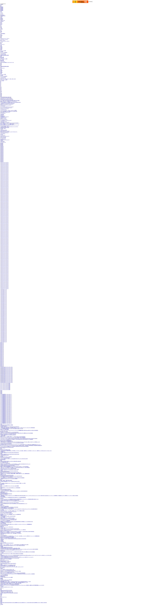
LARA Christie (2, 141)
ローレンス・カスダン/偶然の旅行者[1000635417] (7, 570)
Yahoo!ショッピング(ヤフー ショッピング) (6, 104)
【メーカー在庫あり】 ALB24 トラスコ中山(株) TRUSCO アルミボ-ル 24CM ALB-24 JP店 (14, 458)
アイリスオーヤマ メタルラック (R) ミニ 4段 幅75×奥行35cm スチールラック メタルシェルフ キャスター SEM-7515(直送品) (19, 549)
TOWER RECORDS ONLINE (4, 127)
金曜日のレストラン (3, 515)
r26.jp (1, 17)
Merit (1, 460)
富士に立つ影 (2, 567)
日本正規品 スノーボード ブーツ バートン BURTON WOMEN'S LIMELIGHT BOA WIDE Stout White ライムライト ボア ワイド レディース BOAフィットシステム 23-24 (25, 555)
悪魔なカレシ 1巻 (3, 474)
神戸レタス (2, 342)
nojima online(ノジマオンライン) (5, 112)
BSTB (1, 594)
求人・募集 (2, 59)
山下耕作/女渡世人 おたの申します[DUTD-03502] (7, 516)
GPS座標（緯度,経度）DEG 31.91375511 (6, 547)
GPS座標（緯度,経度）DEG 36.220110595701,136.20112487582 (9, 528)
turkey (1, 31)
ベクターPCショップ (3, 121)
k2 (0, 25)
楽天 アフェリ (2, 40)
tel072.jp (1, 18)
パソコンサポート (3, 53)
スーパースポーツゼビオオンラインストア (6, 106)
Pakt (1, 588)
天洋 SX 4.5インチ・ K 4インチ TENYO (6, 98)
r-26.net (1, 16)
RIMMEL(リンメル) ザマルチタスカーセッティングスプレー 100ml (10, 571)
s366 (1, 27)
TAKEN (1, 568)
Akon (1, 603)
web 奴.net (1, 21)
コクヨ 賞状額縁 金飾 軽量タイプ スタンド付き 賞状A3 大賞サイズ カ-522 (11, 428)
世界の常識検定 (2, 496)
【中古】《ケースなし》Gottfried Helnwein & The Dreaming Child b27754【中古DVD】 (13, 538)
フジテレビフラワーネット (4, 132)
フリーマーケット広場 (3, 58)
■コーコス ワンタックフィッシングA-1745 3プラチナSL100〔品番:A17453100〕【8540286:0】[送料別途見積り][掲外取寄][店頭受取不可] (21, 445)
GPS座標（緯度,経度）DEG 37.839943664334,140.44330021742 (9, 426)
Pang (1, 589)
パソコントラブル (3, 54)
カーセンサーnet (2, 113)
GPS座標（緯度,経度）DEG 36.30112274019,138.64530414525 (9, 452)
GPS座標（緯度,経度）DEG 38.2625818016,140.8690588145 (9, 556)
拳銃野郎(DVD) (2, 576)
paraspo (1, 470)
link (0, 5)
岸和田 (1, 70)
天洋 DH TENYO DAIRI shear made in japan (6, 99)
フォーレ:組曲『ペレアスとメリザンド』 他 (7, 569)
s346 (1, 26)
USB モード (2, 534)
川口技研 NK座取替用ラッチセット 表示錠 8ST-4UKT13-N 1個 (9, 481)
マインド (1, 13)
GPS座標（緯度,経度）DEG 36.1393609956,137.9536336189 (9, 507)
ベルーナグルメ (2, 133)
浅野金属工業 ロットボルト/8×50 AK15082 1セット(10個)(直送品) (10, 487)
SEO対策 (1, 51)
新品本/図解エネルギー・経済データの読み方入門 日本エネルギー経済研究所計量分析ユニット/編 (15, 581)
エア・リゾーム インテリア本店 (5, 383)
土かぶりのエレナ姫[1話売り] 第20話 (6, 512)
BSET (1, 593)
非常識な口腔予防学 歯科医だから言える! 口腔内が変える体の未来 (10, 461)
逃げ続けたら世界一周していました (5, 530)
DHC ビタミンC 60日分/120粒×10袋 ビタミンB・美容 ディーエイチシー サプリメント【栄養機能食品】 (16, 524)
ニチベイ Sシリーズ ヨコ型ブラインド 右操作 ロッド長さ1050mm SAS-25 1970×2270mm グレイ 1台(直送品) (16, 439)
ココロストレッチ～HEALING (5, 457)
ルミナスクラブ (2, 135)
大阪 (1, 45)
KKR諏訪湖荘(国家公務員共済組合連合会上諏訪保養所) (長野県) (10, 548)
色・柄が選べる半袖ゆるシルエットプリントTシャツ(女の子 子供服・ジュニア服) (12, 483)
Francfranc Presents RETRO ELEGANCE (6, 590)
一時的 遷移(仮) (2, 33)
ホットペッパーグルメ (3, 119)
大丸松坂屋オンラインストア (4, 122)
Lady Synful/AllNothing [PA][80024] (5, 489)
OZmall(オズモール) (3, 117)
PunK (1, 564)
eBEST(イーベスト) (3, 118)
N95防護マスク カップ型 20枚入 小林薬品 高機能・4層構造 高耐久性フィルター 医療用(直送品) (14, 473)
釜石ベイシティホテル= (4, 494)
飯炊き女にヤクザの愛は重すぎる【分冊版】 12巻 (8, 537)
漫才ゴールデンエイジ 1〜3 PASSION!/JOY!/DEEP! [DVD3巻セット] (10, 472)
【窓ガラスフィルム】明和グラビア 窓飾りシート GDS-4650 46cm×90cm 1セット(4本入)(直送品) (15, 467)
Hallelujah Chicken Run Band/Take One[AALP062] (7, 465)
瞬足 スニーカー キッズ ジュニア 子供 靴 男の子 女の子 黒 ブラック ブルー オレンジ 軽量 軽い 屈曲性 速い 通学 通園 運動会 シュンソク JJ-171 (22, 585)
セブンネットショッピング (4, 108)
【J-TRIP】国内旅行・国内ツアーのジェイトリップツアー (9, 126)
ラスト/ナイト (2, 559)
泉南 (1, 49)
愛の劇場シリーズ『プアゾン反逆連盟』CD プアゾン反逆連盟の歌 (10, 514)
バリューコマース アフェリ (4, 41)
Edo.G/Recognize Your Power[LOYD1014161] (6, 475)
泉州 (1, 46)
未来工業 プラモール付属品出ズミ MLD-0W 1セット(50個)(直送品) (10, 532)
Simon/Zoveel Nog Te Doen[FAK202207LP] (6, 441)
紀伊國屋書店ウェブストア (4, 116)
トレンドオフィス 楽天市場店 (5, 520)
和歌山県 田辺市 (2, 459)
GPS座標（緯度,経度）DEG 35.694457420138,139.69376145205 (9, 454)
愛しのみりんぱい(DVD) (4, 431)
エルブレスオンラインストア (4, 136)
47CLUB (1, 134)
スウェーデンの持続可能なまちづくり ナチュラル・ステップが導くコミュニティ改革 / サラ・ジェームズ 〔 (17, 557)
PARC (1, 599)
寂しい (1, 479)
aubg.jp (1, 35)
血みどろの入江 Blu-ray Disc (4, 560)
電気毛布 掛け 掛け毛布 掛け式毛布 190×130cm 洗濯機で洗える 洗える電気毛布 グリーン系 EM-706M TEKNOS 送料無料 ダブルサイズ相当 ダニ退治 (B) (23, 602)
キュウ (1, 12)
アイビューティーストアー (4, 162)
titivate (1, 390)
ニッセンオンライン (3, 109)
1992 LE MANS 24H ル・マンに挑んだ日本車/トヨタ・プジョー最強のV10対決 (12, 510)
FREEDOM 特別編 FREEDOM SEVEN (6, 493)
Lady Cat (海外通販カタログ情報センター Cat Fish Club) (8, 111)
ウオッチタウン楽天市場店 (4, 506)
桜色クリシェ (2, 505)
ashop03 (1, 578)
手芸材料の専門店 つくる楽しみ (5, 561)
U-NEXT (1, 140)
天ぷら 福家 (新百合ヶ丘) (4, 462)
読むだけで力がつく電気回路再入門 (5, 440)
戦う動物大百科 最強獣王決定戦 (5, 449)
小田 (1, 595)
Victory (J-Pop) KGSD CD (4, 575)
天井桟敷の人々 (2, 451)
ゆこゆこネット (2, 115)
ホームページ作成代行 (3, 52)
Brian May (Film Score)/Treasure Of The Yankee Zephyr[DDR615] (9, 502)
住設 (1, 11)
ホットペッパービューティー (4, 125)
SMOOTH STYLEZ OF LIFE (4, 580)
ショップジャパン (3, 142)
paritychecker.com (2, 15)
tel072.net (1, 19)
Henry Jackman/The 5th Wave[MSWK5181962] (7, 447)
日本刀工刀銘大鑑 (3, 523)
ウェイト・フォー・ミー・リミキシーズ (6, 513)
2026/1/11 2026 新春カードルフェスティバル (7, 62)
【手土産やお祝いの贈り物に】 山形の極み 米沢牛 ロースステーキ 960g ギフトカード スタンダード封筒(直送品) (17, 427)
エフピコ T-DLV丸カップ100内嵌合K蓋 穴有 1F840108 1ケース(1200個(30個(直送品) (13, 497)
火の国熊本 (2, 541)
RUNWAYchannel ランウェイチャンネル (6, 368)
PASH (1, 600)
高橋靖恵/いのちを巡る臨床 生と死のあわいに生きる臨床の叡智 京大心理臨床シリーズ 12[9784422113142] (16, 521)
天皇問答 (1, 546)
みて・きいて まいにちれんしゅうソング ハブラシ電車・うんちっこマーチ (11, 566)
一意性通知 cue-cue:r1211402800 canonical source (7, 103)
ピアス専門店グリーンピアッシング (5, 120)
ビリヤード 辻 (2, 61)
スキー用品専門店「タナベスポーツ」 (6, 394)
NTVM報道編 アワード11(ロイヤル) (5, 522)
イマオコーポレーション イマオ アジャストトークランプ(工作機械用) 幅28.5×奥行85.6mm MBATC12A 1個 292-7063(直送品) (19, 430)
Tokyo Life (1, 146)
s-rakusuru (1, 540)
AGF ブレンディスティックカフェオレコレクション (8, 511)
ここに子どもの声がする (4, 574)
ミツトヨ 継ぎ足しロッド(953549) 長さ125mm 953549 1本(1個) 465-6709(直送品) (12, 477)
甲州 (1, 486)
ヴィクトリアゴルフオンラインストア (6, 107)
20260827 (1, 4)
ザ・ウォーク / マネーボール (4, 562)
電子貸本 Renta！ (3, 128)
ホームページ (2, 44)
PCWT (1, 598)
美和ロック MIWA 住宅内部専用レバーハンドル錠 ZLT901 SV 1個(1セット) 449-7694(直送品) (14, 466)
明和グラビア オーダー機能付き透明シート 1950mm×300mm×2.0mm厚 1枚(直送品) (12, 436)
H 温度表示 (2, 539)
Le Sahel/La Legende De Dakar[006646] (6, 443)
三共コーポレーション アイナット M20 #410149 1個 (8, 468)
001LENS (1, 144)
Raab (1, 554)
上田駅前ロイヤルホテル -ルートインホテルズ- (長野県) (8, 478)
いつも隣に (2, 552)
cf (0, 32)
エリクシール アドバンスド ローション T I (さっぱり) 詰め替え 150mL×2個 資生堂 (12, 437)
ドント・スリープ (3, 542)
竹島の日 (1, 504)
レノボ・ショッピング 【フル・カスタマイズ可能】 (8, 110)
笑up (1, 34)
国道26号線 (2, 60)
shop (1, 37)
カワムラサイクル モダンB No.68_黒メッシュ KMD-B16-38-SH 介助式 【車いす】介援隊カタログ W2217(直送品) (17, 551)
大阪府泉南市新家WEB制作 (4, 55)
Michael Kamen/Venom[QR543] (4, 471)
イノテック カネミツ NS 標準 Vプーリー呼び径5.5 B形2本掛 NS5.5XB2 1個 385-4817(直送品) (14, 446)
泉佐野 (1, 72)
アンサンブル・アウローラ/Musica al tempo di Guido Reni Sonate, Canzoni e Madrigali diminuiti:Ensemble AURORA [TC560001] (18, 438)
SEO (1, 43)
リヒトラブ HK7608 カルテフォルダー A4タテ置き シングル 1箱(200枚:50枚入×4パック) (13, 503)
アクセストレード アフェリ (4, 38)
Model (1, 453)
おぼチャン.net (2, 20)
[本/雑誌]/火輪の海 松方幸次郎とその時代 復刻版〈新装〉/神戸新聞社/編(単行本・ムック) (14, 582)
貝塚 (1, 71)
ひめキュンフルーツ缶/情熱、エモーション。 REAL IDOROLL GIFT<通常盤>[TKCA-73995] (14, 544)
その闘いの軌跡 (2, 435)
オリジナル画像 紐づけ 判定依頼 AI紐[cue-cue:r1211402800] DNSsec (10, 102)
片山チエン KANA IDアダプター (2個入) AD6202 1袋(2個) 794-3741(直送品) (11, 553)
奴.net (1, 23)
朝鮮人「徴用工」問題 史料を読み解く (6, 480)
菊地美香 (1, 7)
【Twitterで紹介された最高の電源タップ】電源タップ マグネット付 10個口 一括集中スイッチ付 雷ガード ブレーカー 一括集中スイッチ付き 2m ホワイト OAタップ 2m (25, 450)
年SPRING (2, 498)
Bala (1, 596)
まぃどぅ (1, 14)
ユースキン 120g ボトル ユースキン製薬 (6, 577)
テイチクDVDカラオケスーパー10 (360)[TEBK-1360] (8, 519)
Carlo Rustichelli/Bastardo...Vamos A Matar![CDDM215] (8, 563)
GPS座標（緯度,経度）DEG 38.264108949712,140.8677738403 (9, 469)
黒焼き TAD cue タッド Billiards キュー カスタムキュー (8, 101)
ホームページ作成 (3, 50)
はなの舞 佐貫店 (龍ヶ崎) (4, 525)
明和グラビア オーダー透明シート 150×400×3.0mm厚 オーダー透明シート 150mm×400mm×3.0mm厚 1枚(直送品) (17, 531)
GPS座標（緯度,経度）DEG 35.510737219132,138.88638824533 (9, 584)
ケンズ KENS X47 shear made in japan (5, 97)
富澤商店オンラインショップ (4, 139)
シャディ (1, 129)
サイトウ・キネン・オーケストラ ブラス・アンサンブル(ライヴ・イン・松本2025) (13, 529)
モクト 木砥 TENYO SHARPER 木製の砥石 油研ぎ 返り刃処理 (9, 100)
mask (1, 95)
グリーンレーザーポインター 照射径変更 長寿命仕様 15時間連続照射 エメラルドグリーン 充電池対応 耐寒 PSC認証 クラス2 (19, 499)
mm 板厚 (1, 604)
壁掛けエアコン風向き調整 (4, 429)
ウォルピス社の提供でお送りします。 (6, 490)
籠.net (1, 22)
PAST (1, 601)
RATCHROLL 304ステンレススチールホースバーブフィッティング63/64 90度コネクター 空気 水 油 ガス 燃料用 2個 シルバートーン (20, 444)
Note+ (1, 488)
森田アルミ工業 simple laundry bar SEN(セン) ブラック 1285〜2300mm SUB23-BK (12, 545)
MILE (1, 543)
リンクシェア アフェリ (4, 39)
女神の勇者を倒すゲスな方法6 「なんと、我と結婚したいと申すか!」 (11, 533)
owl (0, 30)
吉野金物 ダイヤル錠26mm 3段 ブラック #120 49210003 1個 (9, 432)
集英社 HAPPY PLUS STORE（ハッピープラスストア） (8, 131)
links (1, 63)
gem (1, 29)
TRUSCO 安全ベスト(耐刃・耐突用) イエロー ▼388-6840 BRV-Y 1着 (10, 583)
